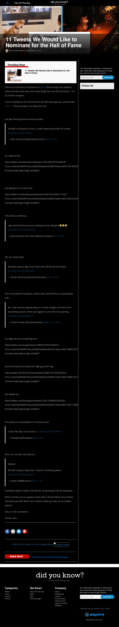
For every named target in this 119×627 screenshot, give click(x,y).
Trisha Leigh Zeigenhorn (17, 50)
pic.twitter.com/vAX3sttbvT (20, 133)
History (7, 598)
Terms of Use (60, 601)
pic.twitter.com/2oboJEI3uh (20, 315)
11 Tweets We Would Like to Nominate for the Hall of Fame (47, 71)
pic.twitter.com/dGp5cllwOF (21, 474)
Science (8, 596)
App (31, 596)
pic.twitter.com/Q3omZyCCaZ (21, 229)
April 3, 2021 (59, 236)
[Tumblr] (109, 3)
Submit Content (61, 603)
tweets (43, 87)
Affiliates (58, 605)
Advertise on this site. (94, 620)
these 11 (9, 106)
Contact (58, 596)
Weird (7, 591)
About (57, 591)
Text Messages (35, 598)
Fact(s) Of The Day (37, 591)
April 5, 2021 (37, 480)
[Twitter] (100, 3)
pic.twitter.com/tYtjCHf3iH (49, 431)
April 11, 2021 (52, 277)
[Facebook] (96, 3)
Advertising (59, 594)
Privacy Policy (60, 598)
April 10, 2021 (51, 139)
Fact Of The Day (22, 3)
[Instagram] (104, 3)
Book (32, 594)
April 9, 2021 (39, 438)
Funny (7, 594)
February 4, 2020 (52, 322)
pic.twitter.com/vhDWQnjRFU (21, 270)
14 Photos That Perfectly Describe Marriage (50, 557)
